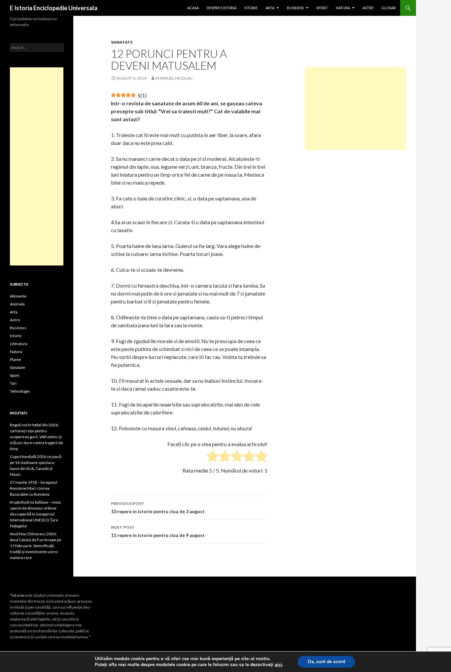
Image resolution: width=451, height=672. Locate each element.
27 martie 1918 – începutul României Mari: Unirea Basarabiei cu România (33, 488)
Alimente (18, 296)
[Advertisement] (355, 108)
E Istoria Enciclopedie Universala (53, 8)
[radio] (212, 457)
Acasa (193, 8)
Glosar (388, 8)
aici (278, 665)
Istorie (251, 8)
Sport (322, 8)
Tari (13, 383)
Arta (269, 8)
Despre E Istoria (221, 8)
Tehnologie (20, 391)
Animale (17, 303)
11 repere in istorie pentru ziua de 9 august (158, 531)
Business (295, 8)
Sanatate (122, 42)
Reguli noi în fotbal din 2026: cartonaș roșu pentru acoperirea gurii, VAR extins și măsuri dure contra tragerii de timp (36, 436)
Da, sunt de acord (326, 661)
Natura (343, 8)
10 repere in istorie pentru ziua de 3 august (158, 507)
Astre (368, 8)
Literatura (18, 343)
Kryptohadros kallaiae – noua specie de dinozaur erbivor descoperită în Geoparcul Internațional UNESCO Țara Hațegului (35, 514)
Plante (15, 359)
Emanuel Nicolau (174, 78)
